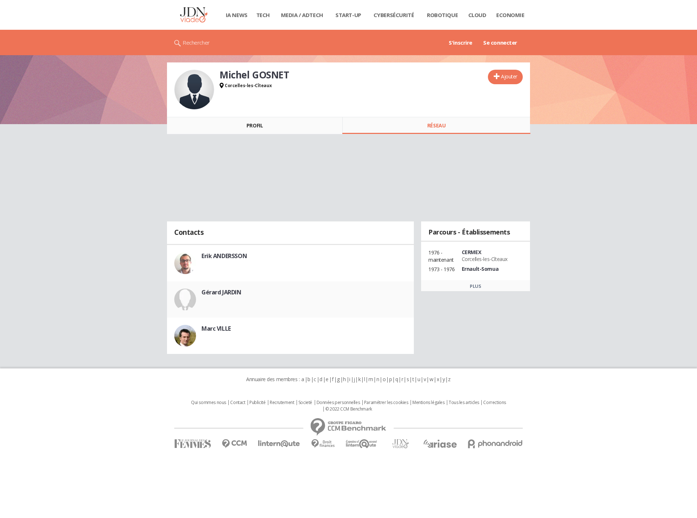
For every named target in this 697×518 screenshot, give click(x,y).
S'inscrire (460, 42)
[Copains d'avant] (362, 443)
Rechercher (196, 42)
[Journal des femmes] (192, 443)
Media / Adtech (302, 15)
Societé (305, 402)
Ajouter (509, 76)
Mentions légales (428, 402)
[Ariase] (440, 444)
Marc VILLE (216, 329)
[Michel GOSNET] (194, 90)
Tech (263, 15)
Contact (237, 402)
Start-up (348, 15)
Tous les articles (464, 402)
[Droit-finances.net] (323, 443)
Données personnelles (338, 402)
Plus (475, 286)
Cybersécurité (394, 15)
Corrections (494, 402)
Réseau (436, 125)
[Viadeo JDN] (400, 443)
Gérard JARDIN (221, 292)
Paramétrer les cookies (386, 402)
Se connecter (500, 42)
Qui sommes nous (208, 402)
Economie (510, 15)
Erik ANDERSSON (224, 256)
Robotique (442, 15)
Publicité (257, 402)
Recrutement (282, 402)
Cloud (477, 15)
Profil (254, 125)
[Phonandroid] (495, 443)
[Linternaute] (279, 443)
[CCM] (234, 443)
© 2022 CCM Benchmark (348, 409)
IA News (237, 15)
